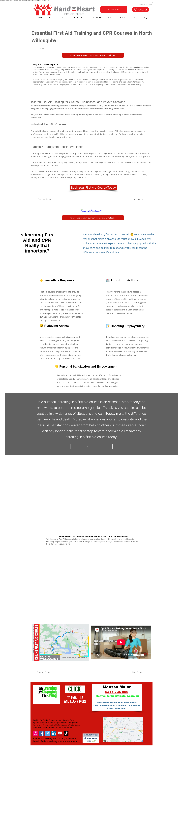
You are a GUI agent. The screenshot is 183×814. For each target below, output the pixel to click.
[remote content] (91, 211)
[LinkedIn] (53, 733)
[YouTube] (60, 733)
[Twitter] (47, 733)
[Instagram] (35, 733)
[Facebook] (41, 733)
